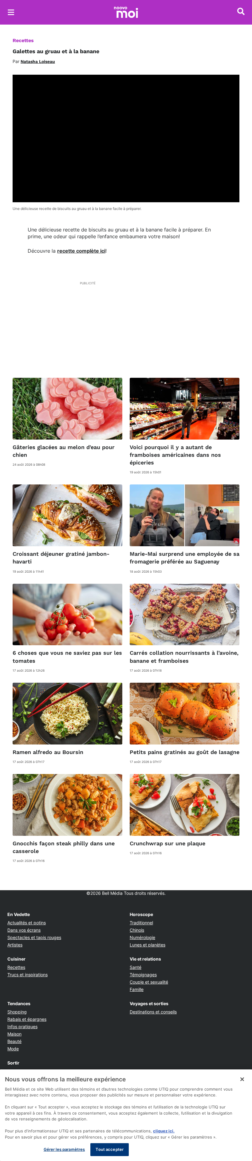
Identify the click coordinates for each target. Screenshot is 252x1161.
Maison (14, 1034)
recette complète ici (81, 251)
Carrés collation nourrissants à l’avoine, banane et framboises (184, 657)
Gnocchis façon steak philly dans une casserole (64, 847)
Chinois (137, 930)
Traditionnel (141, 922)
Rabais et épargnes (26, 1019)
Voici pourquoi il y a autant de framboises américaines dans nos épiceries (175, 455)
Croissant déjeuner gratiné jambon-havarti (61, 558)
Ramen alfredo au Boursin (48, 752)
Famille (137, 989)
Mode (13, 1048)
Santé (135, 967)
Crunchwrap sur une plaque (167, 843)
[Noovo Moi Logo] (126, 12)
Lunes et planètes (147, 944)
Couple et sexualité (149, 982)
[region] (126, 1115)
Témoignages (143, 974)
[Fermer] (242, 1079)
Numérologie (142, 937)
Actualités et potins (26, 922)
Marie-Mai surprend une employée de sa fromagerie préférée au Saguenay (184, 558)
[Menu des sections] (11, 12)
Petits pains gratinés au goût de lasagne (184, 752)
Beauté (14, 1041)
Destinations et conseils (153, 1011)
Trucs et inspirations (27, 974)
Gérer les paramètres (64, 1149)
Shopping (17, 1011)
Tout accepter (110, 1149)
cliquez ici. (164, 1130)
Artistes (14, 944)
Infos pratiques (22, 1026)
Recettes (23, 40)
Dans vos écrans (24, 930)
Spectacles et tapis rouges (34, 937)
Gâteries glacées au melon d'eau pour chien (64, 451)
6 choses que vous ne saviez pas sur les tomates (67, 657)
